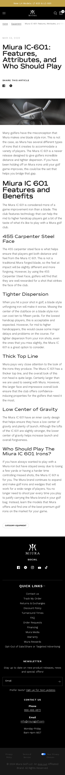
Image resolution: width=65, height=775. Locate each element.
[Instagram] (32, 567)
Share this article (15, 80)
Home (5, 24)
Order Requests (32, 622)
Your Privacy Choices (52, 755)
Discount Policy (33, 608)
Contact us (32, 593)
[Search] (55, 13)
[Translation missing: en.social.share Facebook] (4, 86)
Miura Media (32, 632)
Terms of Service (27, 755)
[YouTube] (39, 568)
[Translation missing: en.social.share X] (12, 86)
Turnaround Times (33, 612)
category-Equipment (15, 525)
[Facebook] (18, 567)
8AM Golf (42, 764)
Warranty (32, 636)
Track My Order (33, 598)
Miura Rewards (32, 641)
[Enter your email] (59, 681)
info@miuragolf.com (32, 721)
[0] (60, 13)
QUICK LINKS (31, 586)
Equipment (16, 24)
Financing (32, 627)
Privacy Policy (9, 755)
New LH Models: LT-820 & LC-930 (33, 3)
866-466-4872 (32, 710)
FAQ (32, 617)
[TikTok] (46, 567)
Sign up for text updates (40, 690)
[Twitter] (25, 567)
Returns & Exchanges (32, 603)
